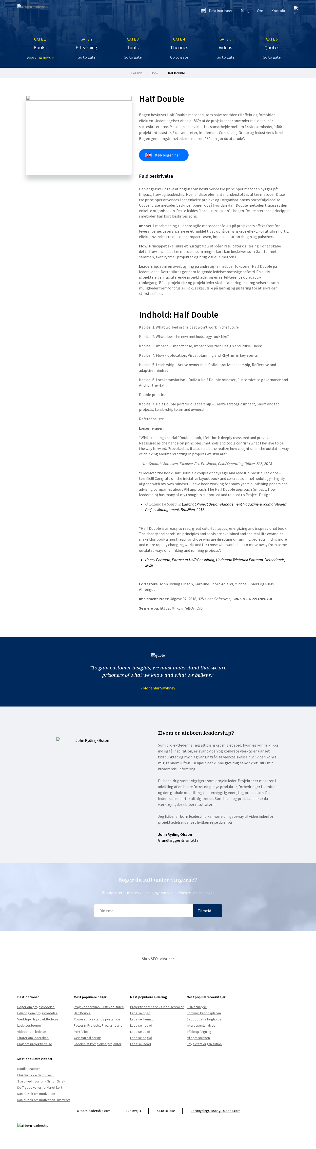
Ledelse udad (140, 1031)
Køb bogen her (167, 155)
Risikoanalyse (197, 1007)
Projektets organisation (204, 1044)
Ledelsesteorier (29, 1025)
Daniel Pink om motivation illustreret (43, 1100)
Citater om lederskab (33, 1038)
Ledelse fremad (142, 1019)
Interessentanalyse (201, 1025)
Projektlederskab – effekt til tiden (99, 1007)
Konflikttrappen (28, 1068)
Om (260, 10)
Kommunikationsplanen (204, 1013)
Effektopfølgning (199, 1031)
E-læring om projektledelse (37, 1013)
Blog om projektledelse (34, 1044)
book (154, 73)
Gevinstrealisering (87, 1038)
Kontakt (278, 10)
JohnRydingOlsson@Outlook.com (215, 1110)
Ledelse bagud (141, 1038)
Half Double (176, 73)
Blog (245, 10)
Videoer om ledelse (31, 1031)
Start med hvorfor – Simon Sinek (41, 1081)
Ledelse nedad (141, 1025)
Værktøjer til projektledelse (37, 1019)
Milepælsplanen (198, 1038)
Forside (137, 73)
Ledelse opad (140, 1013)
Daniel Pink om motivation (36, 1093)
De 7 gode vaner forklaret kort (39, 1087)
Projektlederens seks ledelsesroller (157, 1007)
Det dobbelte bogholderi (205, 1019)
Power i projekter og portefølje (97, 1019)
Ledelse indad (140, 1044)
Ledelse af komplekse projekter (97, 1044)
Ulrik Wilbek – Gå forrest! (35, 1075)
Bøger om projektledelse (36, 1007)
